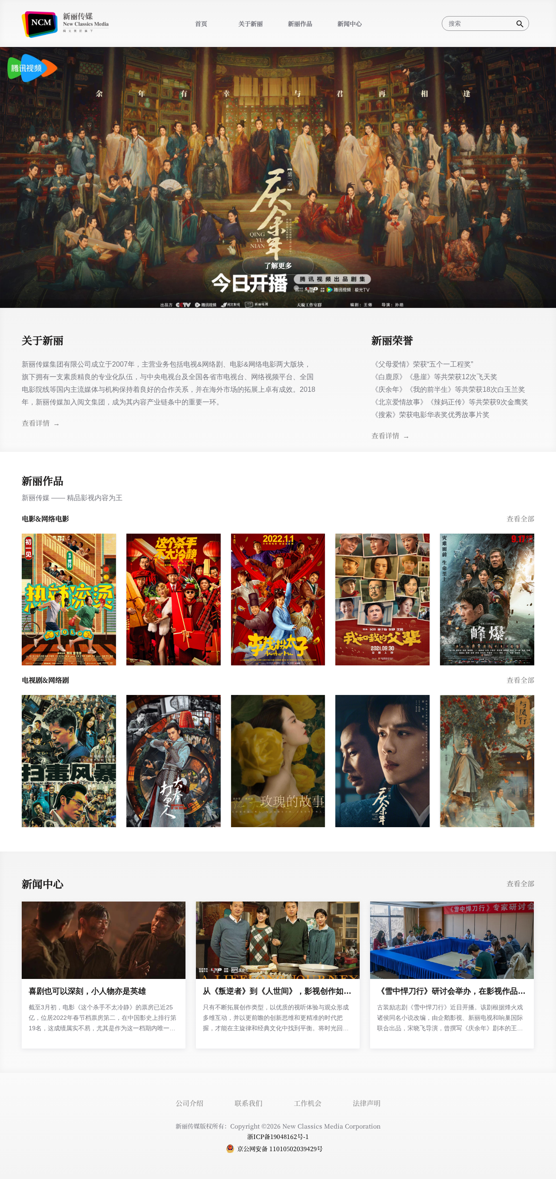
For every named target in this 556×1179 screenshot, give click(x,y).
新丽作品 (300, 23)
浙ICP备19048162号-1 (278, 1136)
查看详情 (385, 436)
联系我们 (248, 1103)
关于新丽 (250, 23)
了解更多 (278, 266)
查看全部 (520, 519)
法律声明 (367, 1103)
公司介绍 (189, 1103)
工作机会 (307, 1103)
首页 (201, 23)
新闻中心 (350, 23)
